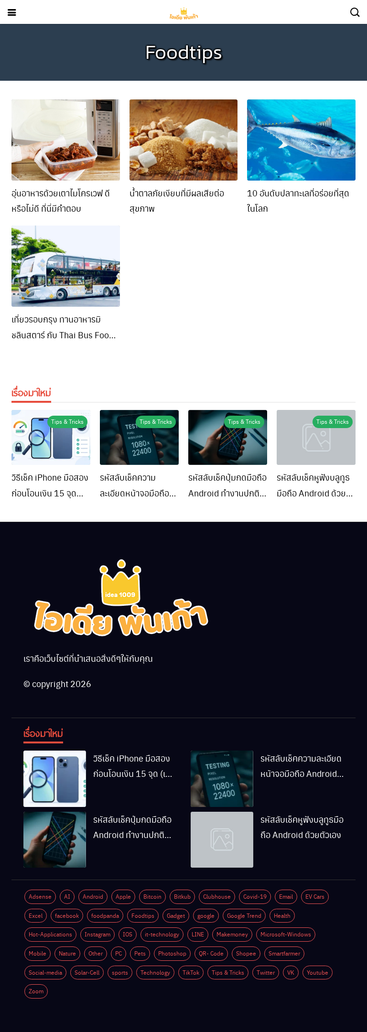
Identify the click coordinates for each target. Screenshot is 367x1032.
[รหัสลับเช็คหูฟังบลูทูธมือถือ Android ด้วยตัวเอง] (316, 437)
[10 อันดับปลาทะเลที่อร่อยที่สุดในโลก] (301, 140)
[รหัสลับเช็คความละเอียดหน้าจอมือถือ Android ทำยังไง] (139, 437)
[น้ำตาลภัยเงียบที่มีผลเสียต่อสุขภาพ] (184, 140)
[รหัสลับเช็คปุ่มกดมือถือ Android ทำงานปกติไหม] (227, 437)
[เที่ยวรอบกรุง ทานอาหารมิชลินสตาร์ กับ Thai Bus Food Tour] (65, 266)
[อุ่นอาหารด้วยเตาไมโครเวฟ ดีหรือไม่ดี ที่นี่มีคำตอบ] (65, 140)
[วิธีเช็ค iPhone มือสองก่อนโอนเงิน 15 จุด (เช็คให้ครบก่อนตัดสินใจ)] (50, 437)
